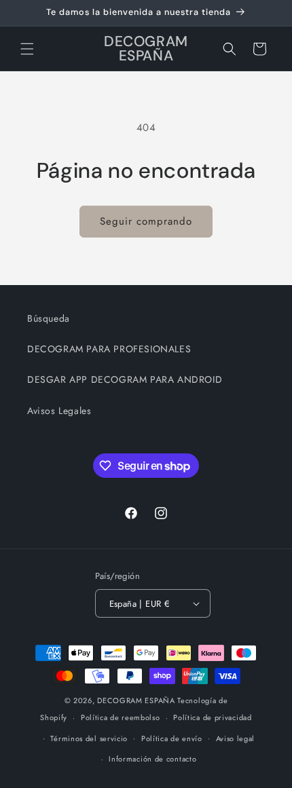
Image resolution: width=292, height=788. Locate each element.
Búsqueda (48, 318)
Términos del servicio (89, 738)
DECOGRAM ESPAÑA (136, 700)
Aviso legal (235, 738)
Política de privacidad (212, 717)
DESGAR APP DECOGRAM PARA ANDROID (124, 379)
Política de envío (171, 738)
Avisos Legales (59, 410)
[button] (27, 49)
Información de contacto (152, 758)
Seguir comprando (146, 221)
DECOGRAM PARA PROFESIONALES (109, 349)
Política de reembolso (120, 717)
